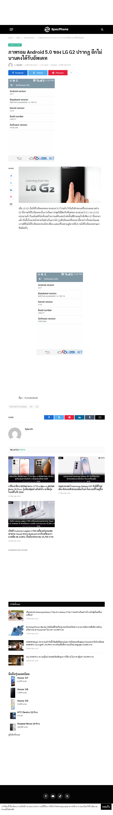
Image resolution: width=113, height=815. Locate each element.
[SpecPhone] (56, 29)
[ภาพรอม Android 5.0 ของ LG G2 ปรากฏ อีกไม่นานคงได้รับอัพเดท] (31, 160)
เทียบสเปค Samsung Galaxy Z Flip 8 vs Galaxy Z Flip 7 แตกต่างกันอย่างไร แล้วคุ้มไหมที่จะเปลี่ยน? (64, 613)
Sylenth (19, 65)
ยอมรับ (106, 806)
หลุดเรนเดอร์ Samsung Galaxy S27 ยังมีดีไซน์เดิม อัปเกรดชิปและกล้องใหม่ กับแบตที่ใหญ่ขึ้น (80, 488)
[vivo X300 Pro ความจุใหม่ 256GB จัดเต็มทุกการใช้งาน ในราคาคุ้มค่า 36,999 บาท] (16, 660)
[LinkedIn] (11, 190)
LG (37, 406)
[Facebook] (11, 176)
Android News (15, 45)
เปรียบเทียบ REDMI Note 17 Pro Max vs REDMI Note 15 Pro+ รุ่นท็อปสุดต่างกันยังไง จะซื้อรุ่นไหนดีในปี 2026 (31, 489)
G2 (31, 406)
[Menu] (11, 29)
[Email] (11, 204)
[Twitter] (11, 183)
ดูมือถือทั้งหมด (14, 734)
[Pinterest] (11, 197)
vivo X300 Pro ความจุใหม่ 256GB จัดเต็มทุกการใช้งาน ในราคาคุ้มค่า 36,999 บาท (60, 656)
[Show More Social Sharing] (71, 72)
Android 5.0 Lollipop (18, 406)
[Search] (101, 29)
